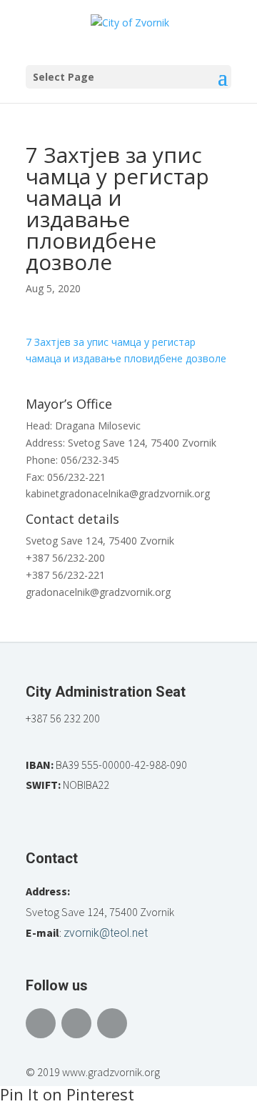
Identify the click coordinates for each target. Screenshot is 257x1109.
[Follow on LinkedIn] (112, 1023)
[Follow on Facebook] (41, 1023)
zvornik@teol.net (106, 933)
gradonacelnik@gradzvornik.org (98, 592)
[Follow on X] (76, 1023)
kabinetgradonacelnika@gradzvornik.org (118, 493)
